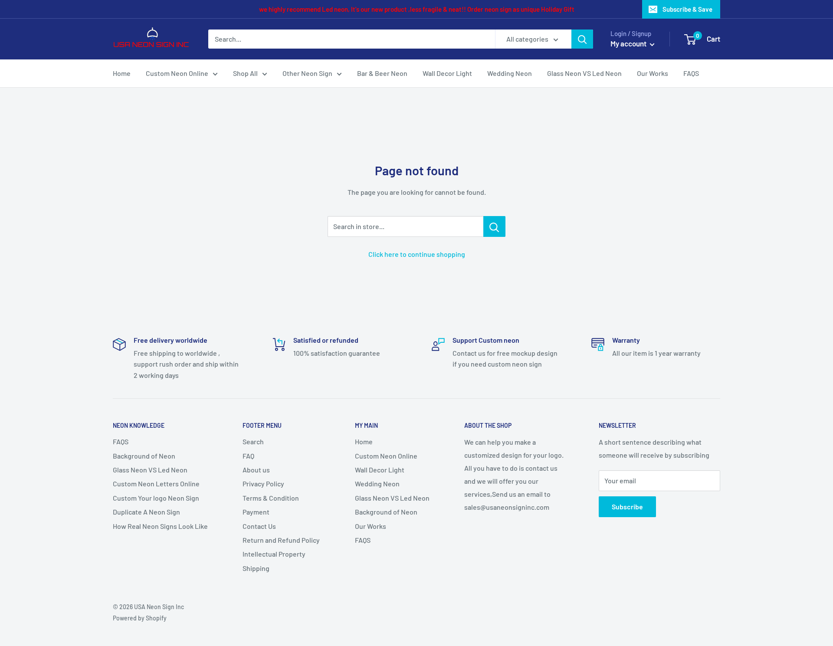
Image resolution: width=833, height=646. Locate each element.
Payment (256, 512)
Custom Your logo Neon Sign (156, 498)
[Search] (582, 39)
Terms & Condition (271, 498)
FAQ (248, 456)
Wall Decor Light (447, 73)
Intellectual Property (274, 554)
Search (253, 441)
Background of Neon (144, 456)
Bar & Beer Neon (382, 73)
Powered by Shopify (140, 618)
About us (256, 470)
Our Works (652, 73)
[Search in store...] (494, 226)
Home (122, 73)
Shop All (245, 73)
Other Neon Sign (307, 73)
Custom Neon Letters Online (156, 483)
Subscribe (627, 506)
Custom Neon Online (177, 73)
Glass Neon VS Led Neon (584, 73)
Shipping (256, 568)
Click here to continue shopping (416, 254)
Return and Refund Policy (281, 540)
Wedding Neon (509, 73)
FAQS (691, 73)
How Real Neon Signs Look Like (160, 526)
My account (629, 43)
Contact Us (259, 526)
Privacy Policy (263, 483)
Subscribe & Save (687, 9)
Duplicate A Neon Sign (146, 512)
